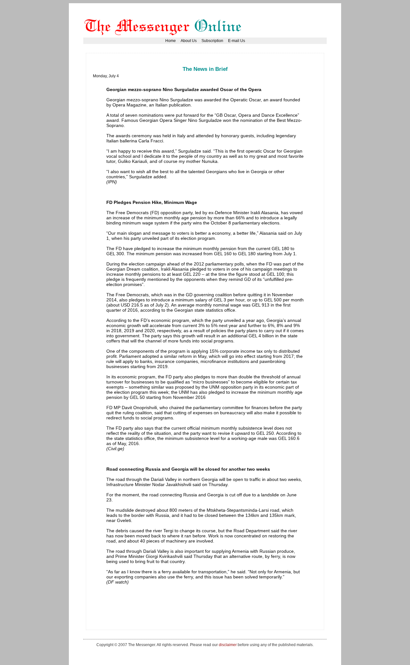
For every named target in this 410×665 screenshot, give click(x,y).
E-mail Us (236, 40)
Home (170, 40)
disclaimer (228, 645)
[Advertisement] (209, 62)
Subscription (212, 40)
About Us (189, 40)
